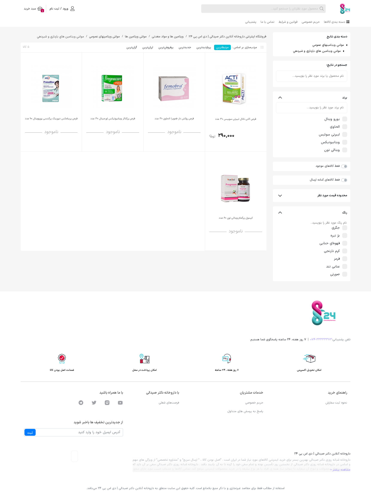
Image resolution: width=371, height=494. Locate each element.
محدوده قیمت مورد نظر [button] (332, 195)
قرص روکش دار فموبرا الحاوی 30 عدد (174, 119)
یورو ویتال (332, 119)
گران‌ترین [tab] (131, 47)
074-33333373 (321, 339)
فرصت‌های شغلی (169, 402)
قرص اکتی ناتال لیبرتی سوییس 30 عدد (235, 119)
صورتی (335, 274)
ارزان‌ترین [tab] (147, 47)
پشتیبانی (250, 22)
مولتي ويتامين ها (135, 36)
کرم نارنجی (332, 251)
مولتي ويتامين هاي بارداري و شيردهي (317, 51)
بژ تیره (335, 235)
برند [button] (344, 97)
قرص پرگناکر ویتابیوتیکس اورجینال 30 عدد (112, 119)
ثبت (30, 433)
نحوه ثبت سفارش (336, 402)
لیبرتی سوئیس (329, 134)
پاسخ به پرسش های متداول (245, 411)
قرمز (337, 258)
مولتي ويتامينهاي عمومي (328, 45)
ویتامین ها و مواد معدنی (167, 36)
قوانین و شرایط (288, 22)
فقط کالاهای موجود (328, 166)
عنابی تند (333, 266)
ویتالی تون (332, 150)
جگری (336, 227)
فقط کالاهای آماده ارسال (325, 180)
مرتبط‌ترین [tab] (222, 47)
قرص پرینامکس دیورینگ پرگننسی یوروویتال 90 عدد (51, 119)
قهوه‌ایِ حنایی (329, 243)
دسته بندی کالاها (334, 22)
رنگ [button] (344, 212)
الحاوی (335, 126)
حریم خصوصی (311, 22)
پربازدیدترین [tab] (203, 47)
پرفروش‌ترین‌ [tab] (165, 47)
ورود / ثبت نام (59, 8)
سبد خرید (33, 9)
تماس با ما (267, 22)
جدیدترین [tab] (185, 47)
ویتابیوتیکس (330, 142)
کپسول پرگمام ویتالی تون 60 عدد (236, 218)
